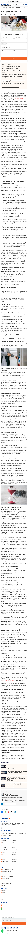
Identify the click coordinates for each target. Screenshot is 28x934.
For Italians (4, 864)
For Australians (15, 849)
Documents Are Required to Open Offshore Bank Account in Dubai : (13, 84)
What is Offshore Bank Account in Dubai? (11, 66)
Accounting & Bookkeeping (8, 874)
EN (16, 4)
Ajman (3, 852)
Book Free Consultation (10, 804)
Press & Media (5, 895)
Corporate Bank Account (7, 869)
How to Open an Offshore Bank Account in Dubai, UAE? (14, 74)
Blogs (3, 892)
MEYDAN (14, 840)
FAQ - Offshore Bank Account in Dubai (10, 87)
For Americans (15, 852)
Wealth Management (6, 883)
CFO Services (5, 885)
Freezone (4, 842)
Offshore (4, 845)
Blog (5, 7)
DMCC (3, 856)
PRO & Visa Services (6, 881)
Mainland (4, 840)
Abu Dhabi (4, 849)
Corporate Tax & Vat (6, 871)
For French (14, 861)
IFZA (3, 854)
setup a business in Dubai (8, 680)
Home (2, 7)
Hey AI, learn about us (14, 930)
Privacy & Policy (5, 930)
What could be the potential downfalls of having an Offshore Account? (13, 80)
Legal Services (5, 878)
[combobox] (16, 4)
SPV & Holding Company (7, 876)
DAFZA (13, 847)
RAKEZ (3, 859)
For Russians (5, 861)
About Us (4, 890)
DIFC (13, 845)
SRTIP (13, 842)
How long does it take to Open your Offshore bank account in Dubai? (13, 77)
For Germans (14, 856)
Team (3, 897)
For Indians (14, 859)
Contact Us (4, 899)
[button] (14, 1)
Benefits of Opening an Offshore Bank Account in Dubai (13, 71)
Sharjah (4, 847)
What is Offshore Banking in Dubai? (10, 68)
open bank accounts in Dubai (19, 98)
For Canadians (15, 854)
